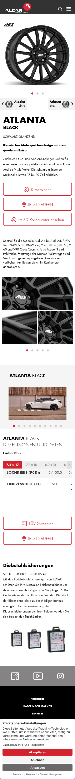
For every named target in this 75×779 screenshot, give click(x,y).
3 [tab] (43, 93)
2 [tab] (37, 93)
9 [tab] (56, 426)
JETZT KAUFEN (40, 204)
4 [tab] (48, 350)
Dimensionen (41, 189)
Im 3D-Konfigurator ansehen (41, 219)
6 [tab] (40, 426)
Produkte (37, 699)
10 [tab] (61, 426)
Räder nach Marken (37, 706)
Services (37, 713)
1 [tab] (32, 93)
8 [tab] (51, 426)
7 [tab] (45, 426)
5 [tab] (35, 426)
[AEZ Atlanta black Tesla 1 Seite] (37, 403)
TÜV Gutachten (41, 523)
